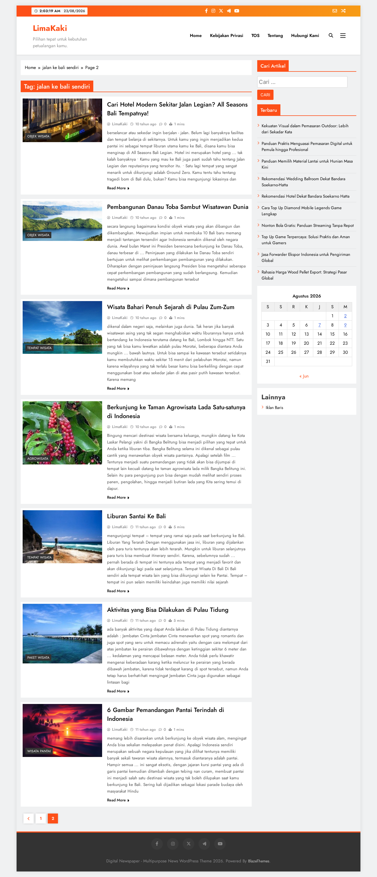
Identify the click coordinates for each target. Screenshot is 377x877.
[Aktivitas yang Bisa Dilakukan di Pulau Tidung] (62, 633)
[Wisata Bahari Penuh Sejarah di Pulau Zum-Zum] (62, 327)
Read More (116, 188)
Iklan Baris (274, 408)
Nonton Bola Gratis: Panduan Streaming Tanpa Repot (308, 225)
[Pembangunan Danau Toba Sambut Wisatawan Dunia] (62, 221)
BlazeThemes (258, 861)
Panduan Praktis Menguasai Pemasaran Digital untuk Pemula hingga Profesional (307, 146)
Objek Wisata (38, 136)
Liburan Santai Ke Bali (136, 516)
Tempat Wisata (39, 348)
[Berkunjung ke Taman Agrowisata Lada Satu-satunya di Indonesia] (62, 432)
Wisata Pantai (39, 751)
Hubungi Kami (305, 35)
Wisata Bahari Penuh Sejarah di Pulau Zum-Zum (171, 306)
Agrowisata (37, 458)
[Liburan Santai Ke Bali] (62, 536)
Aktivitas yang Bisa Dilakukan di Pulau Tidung (168, 609)
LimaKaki (50, 28)
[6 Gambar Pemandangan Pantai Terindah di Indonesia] (62, 730)
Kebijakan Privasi (226, 35)
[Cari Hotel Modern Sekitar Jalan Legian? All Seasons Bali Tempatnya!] (62, 120)
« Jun (304, 376)
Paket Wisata (38, 657)
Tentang (275, 35)
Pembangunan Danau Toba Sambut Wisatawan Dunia (177, 206)
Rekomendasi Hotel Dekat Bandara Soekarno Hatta (305, 196)
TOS (255, 35)
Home (196, 35)
